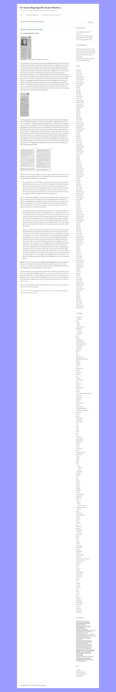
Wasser (78, 606)
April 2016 (78, 275)
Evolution (78, 374)
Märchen (78, 482)
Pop (77, 539)
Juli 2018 (78, 224)
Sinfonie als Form (80, 560)
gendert (56, 63)
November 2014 (80, 307)
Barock (77, 355)
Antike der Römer (80, 342)
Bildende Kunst (79, 357)
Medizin (78, 486)
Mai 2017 (78, 250)
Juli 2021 (78, 155)
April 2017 (78, 252)
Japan (77, 433)
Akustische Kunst (80, 326)
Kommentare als (81, 674)
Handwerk (78, 412)
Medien (78, 484)
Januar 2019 (79, 212)
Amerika (78, 338)
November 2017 (80, 239)
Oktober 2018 (79, 218)
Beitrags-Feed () (80, 672)
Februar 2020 (79, 188)
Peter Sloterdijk (80, 647)
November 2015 (80, 285)
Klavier (77, 446)
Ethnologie (78, 372)
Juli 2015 (78, 292)
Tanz (77, 581)
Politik (77, 537)
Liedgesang (79, 473)
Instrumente (79, 420)
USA (77, 595)
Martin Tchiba (79, 643)
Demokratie (89, 630)
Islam (77, 427)
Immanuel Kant (80, 638)
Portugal (78, 541)
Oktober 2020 (79, 172)
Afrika (77, 321)
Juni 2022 (78, 134)
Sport (78, 324)
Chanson (78, 364)
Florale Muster (79, 380)
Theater (78, 585)
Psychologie (79, 545)
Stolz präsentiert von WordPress (38, 685)
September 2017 (80, 243)
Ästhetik (79, 532)
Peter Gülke (89, 646)
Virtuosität (78, 600)
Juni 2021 (78, 157)
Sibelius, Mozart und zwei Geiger (84, 39)
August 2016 (79, 267)
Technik (78, 583)
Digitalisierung (79, 368)
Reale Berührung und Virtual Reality (51, 15)
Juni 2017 (78, 248)
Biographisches (81, 505)
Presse (42, 290)
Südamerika (79, 574)
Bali (77, 353)
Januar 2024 (79, 98)
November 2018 (80, 216)
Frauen (78, 385)
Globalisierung (79, 402)
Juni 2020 (78, 180)
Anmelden (78, 670)
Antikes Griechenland (81, 343)
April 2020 (78, 184)
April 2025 (78, 70)
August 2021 (79, 153)
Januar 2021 (79, 167)
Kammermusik (79, 440)
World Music (79, 612)
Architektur (78, 349)
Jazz (77, 435)
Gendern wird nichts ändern (31, 29)
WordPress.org (79, 675)
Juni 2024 (78, 89)
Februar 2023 (79, 119)
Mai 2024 (78, 91)
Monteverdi (85, 643)
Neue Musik (79, 513)
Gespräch (78, 399)
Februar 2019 (79, 210)
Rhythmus (78, 553)
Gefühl (77, 391)
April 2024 (78, 92)
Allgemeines (79, 328)
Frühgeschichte (79, 387)
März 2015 (78, 300)
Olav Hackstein (33, 292)
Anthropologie (79, 340)
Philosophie (79, 530)
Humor (77, 414)
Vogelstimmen (79, 602)
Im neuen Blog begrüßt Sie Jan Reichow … (41, 7)
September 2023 (80, 106)
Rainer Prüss (88, 647)
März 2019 (78, 208)
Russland (78, 557)
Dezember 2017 (80, 237)
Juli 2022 (78, 132)
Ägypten (78, 323)
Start (21, 15)
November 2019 (80, 193)
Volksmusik (79, 604)
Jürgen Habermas (87, 642)
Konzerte (78, 458)
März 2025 (78, 72)
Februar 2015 (79, 302)
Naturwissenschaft (80, 507)
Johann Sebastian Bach (84, 641)
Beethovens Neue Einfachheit (88, 51)
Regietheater (79, 547)
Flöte (77, 382)
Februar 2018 (79, 233)
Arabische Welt (79, 345)
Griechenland (79, 406)
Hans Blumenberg (82, 636)
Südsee (78, 577)
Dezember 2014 (80, 305)
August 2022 (79, 130)
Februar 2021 (79, 165)
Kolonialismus (79, 454)
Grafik (77, 404)
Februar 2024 (79, 96)
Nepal (77, 511)
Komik (77, 456)
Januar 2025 (79, 75)
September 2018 (80, 220)
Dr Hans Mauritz (87, 631)
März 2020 (78, 186)
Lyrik (77, 479)
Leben (78, 503)
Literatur (80, 467)
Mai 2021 (78, 159)
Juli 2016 (78, 269)
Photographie (79, 534)
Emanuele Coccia (82, 633)
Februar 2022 (79, 142)
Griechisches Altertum (81, 408)
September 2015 (80, 288)
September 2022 (80, 129)
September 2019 (80, 197)
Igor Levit (87, 637)
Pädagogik (78, 526)
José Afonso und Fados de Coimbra (84, 35)
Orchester (78, 522)
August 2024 (79, 85)
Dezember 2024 (80, 77)
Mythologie (78, 498)
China (77, 366)
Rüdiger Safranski (81, 656)
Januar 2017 (79, 258)
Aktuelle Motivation (85, 60)
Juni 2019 (78, 203)
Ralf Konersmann (80, 648)
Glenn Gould (87, 634)
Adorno (78, 621)
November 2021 (80, 148)
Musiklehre (79, 496)
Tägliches (79, 330)
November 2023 (80, 102)
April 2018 (78, 229)
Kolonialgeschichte (80, 452)
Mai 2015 (78, 296)
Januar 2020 (79, 189)
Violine (77, 596)
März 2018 (78, 231)
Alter (77, 336)
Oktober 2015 (79, 286)
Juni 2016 (78, 271)
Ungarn (78, 593)
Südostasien (79, 576)
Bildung (78, 361)
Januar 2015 (79, 304)
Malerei (78, 480)
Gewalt (78, 401)
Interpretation (79, 421)
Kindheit (78, 442)
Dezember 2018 (80, 214)
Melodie (78, 488)
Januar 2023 (79, 121)
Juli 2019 (78, 201)
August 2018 (79, 222)
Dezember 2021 (80, 146)
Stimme (78, 570)
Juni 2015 (78, 294)
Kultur (77, 463)
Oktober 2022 (79, 127)
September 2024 (80, 83)
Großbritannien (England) (82, 410)
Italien (77, 431)
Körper (77, 460)
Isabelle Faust (87, 638)
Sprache (78, 568)
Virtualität (78, 598)
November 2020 (80, 170)
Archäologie (79, 347)
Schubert (90, 656)
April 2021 (78, 161)
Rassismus (88, 648)
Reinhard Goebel (85, 650)
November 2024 (80, 79)
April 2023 (78, 115)
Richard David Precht (83, 653)
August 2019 (79, 199)
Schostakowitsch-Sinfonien (82, 558)
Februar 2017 (79, 256)
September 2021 (80, 151)
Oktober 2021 (79, 149)
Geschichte (79, 395)
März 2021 (78, 163)
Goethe (92, 634)
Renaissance (79, 551)
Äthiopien (79, 319)
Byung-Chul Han (83, 626)
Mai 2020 (78, 182)
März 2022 (78, 140)
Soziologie (78, 562)
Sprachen (79, 471)
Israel (77, 429)
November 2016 (80, 262)
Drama (77, 370)
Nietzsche (89, 644)
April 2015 (78, 298)
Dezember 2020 (80, 169)
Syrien (77, 579)
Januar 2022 (79, 144)
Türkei (77, 591)
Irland (77, 425)
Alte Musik (78, 334)
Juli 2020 (78, 178)
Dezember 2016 (80, 260)
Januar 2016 (79, 281)
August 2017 (79, 245)
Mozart (78, 492)
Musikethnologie (80, 494)
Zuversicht (78, 33)
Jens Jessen (79, 639)
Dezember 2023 (80, 100)
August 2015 (79, 290)
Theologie (78, 587)
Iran (77, 423)
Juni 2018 (78, 226)
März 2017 (78, 254)
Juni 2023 (78, 111)
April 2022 (78, 138)
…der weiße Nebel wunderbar (83, 32)
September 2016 (80, 266)
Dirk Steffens (79, 631)
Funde (77, 389)
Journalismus (79, 437)
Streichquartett (79, 572)
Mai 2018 (78, 227)
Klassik (78, 444)
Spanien (78, 564)
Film (77, 376)
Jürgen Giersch (79, 439)
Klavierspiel (79, 448)
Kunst (78, 465)
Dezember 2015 (80, 283)
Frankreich (78, 383)
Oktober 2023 (79, 104)
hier (24, 90)
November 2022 (80, 125)
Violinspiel (90, 659)
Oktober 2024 (79, 81)
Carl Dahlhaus (80, 628)
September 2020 (80, 174)
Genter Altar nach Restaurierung (84, 393)
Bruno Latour (80, 624)
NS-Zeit (78, 517)
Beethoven (86, 621)
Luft (77, 477)
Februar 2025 (79, 73)
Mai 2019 (78, 205)
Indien (77, 416)
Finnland (78, 378)
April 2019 (78, 207)
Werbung (78, 608)
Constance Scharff (81, 630)
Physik (77, 536)
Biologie (79, 509)
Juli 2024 (78, 87)
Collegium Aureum (82, 629)
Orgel (77, 524)
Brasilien (78, 363)
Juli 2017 (78, 246)
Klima (77, 450)
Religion (78, 549)
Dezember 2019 (80, 191)
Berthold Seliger (83, 622)
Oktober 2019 (79, 195)
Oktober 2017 (79, 241)
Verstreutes (80, 332)
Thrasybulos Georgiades (82, 659)
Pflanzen (78, 528)
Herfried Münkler (80, 637)
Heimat (78, 501)
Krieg (77, 461)
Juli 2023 (78, 110)
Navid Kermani (26, 292)
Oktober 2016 (79, 264)
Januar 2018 (79, 235)
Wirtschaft (78, 610)
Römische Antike (80, 555)
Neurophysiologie (80, 515)
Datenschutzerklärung (32, 15)
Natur (77, 499)
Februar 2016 (79, 279)
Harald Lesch (93, 636)
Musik (79, 469)
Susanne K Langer (83, 658)
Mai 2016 (78, 273)
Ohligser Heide (80, 646)
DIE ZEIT (94, 630)
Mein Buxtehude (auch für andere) (84, 37)
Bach (82, 621)
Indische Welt (79, 418)
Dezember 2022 (80, 123)
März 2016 (78, 277)
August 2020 (79, 176)
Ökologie (78, 518)
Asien (77, 351)
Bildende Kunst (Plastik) (81, 359)
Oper (77, 520)
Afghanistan (79, 317)
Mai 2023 (78, 113)
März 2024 (78, 94)
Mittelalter (78, 490)
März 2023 (78, 117)
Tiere (77, 589)
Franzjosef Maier (80, 634)
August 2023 (79, 108)
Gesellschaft (79, 397)
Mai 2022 (78, 136)
